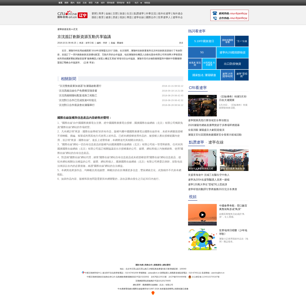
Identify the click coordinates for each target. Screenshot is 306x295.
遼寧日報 (89, 43)
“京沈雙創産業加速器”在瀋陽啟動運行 (80, 86)
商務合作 (148, 265)
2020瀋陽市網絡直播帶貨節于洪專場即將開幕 (214, 125)
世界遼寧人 (164, 17)
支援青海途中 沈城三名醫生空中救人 (208, 174)
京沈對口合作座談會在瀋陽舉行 (77, 105)
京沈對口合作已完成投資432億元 (77, 100)
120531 (161, 277)
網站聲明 (167, 265)
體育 (91, 3)
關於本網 (139, 265)
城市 (103, 3)
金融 (108, 13)
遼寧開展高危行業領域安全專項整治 (208, 120)
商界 (101, 13)
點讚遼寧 (139, 13)
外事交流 (151, 13)
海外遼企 (178, 13)
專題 (129, 17)
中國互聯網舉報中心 (93, 273)
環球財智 (120, 3)
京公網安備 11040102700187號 (205, 277)
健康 (108, 17)
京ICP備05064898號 (177, 277)
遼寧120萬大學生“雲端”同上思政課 (207, 184)
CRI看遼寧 (198, 87)
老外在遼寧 (164, 13)
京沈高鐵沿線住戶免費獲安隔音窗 (78, 90)
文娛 (85, 3)
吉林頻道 (72, 14)
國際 (66, 3)
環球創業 (111, 3)
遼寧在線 (139, 17)
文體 (115, 13)
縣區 (94, 17)
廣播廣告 (157, 265)
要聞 (94, 13)
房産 (115, 17)
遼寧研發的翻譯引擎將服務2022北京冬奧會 (212, 189)
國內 (72, 3)
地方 (136, 3)
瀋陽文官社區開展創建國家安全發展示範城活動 (215, 134)
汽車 (97, 3)
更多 (181, 43)
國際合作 (151, 17)
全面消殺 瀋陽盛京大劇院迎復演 (206, 130)
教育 (129, 3)
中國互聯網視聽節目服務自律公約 (101, 277)
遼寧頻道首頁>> (65, 29)
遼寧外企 (178, 17)
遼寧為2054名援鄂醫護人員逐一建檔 (208, 179)
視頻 (78, 3)
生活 (129, 13)
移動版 (147, 3)
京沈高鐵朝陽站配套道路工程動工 (78, 95)
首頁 (60, 3)
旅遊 (122, 13)
